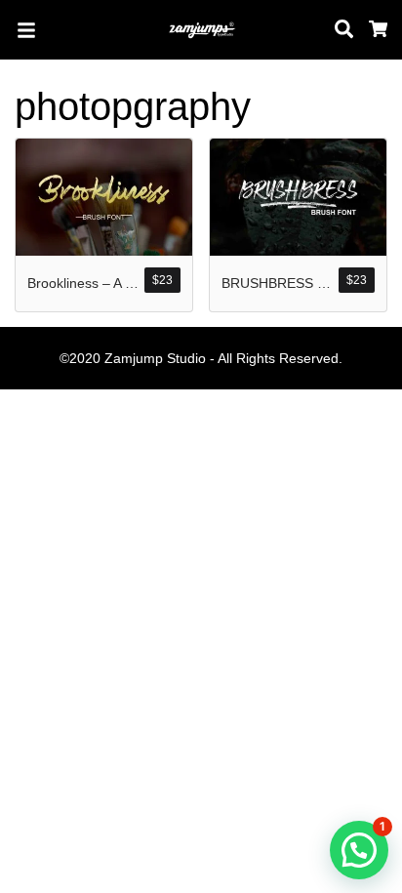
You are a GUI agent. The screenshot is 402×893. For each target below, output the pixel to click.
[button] (359, 850)
